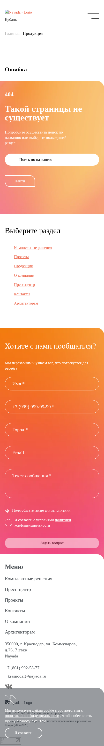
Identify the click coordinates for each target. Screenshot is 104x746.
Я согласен (23, 733)
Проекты (21, 257)
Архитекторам (26, 303)
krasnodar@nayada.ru (27, 676)
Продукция (23, 266)
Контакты (22, 294)
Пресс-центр (24, 285)
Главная (12, 33)
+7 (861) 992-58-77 (22, 667)
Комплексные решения (33, 248)
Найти (20, 181)
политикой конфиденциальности (32, 716)
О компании (24, 275)
